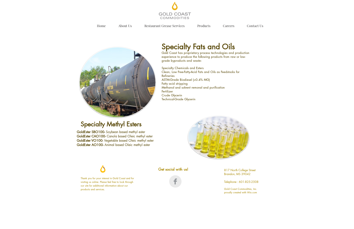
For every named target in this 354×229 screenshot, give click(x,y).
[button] (122, 24)
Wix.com (252, 192)
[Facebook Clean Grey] (175, 181)
